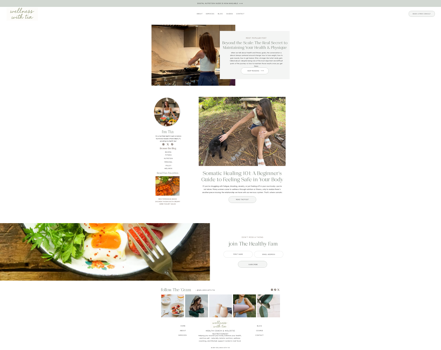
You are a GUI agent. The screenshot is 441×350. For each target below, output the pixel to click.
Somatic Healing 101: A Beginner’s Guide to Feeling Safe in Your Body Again (242, 180)
